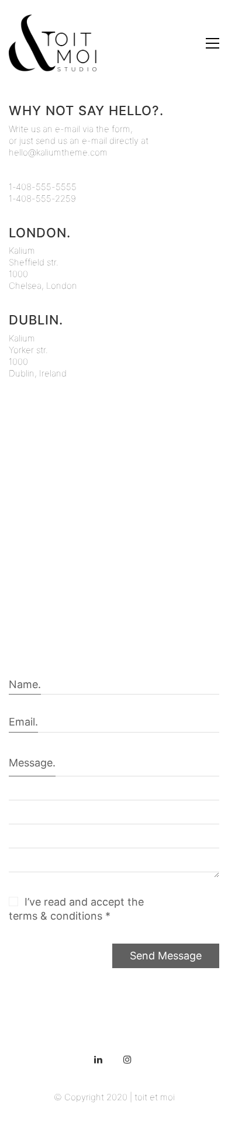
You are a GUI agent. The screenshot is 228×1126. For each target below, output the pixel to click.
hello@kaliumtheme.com (58, 152)
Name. (25, 684)
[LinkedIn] (98, 1059)
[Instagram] (127, 1059)
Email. (23, 722)
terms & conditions (55, 916)
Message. (32, 763)
